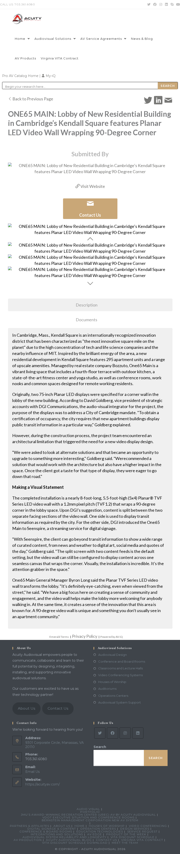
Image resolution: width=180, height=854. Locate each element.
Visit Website (92, 186)
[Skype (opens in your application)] (172, 4)
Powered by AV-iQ (111, 637)
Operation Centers (98, 828)
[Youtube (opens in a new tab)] (177, 4)
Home (80, 826)
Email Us (32, 772)
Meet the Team (125, 842)
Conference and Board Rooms (121, 661)
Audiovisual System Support (119, 702)
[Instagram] (125, 733)
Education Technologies (99, 831)
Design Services (134, 828)
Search (100, 747)
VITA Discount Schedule (132, 837)
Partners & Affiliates (29, 826)
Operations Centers (113, 695)
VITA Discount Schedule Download (75, 842)
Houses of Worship (112, 682)
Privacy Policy (84, 636)
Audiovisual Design (112, 655)
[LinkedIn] (137, 733)
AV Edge (94, 834)
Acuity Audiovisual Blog (69, 840)
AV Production (28, 840)
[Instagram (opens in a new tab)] (161, 4)
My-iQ (50, 76)
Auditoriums (107, 688)
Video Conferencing (148, 826)
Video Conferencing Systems (120, 675)
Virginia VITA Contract (142, 840)
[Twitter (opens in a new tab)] (149, 4)
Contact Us (58, 708)
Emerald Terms (59, 637)
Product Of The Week (126, 834)
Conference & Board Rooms (45, 831)
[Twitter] (99, 733)
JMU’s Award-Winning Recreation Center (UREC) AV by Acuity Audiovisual (88, 814)
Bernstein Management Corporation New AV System (90, 820)
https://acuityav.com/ (42, 784)
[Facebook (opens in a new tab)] (155, 4)
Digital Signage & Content (51, 828)
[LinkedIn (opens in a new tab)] (166, 4)
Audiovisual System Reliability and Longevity (64, 837)
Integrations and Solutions (57, 834)
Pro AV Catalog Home (20, 76)
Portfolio (90, 812)
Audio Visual (88, 809)
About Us (26, 708)
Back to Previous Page (32, 98)
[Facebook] (112, 733)
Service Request (142, 831)
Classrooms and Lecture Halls (120, 668)
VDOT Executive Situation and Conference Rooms (88, 817)
